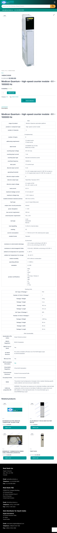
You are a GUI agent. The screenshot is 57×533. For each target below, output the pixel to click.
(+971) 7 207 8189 (14, 504)
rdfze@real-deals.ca (12, 502)
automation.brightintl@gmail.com (15, 523)
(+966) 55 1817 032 (15, 525)
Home (2, 70)
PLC (6, 70)
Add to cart (11, 92)
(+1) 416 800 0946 (19, 10)
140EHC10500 (15, 96)
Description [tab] (4, 108)
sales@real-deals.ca (7, 10)
